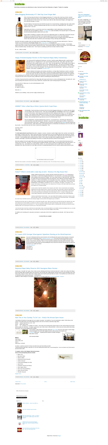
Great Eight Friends (83, 89)
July (80, 178)
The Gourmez (82, 95)
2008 (80, 195)
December (81, 171)
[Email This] (32, 52)
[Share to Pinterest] (37, 52)
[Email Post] (30, 52)
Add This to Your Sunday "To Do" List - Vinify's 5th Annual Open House (39, 317)
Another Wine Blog (83, 73)
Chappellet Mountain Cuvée (47, 238)
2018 (80, 160)
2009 (80, 194)
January (81, 188)
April (80, 183)
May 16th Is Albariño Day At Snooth (29, 409)
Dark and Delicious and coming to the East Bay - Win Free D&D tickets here (30, 429)
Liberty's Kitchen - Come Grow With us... (30, 403)
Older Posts (72, 381)
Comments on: (82, 79)
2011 (80, 190)
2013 (80, 168)
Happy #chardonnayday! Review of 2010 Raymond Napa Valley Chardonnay (41, 58)
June (80, 180)
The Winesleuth (82, 98)
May (80, 181)
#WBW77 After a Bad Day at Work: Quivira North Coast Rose (36, 106)
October (81, 175)
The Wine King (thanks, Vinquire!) (57, 276)
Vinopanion (81, 107)
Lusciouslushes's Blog (84, 92)
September (81, 176)
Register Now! (18, 373)
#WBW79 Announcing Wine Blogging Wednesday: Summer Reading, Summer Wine (30, 423)
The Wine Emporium (30, 245)
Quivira (64, 122)
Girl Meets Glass (83, 87)
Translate (87, 46)
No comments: (26, 52)
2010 (80, 192)
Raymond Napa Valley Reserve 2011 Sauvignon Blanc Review (36, 268)
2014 (80, 166)
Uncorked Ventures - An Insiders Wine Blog (84, 102)
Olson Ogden (55, 329)
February (81, 187)
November (81, 173)
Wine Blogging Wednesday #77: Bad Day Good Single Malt (35, 14)
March (80, 185)
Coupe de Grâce (83, 81)
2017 (80, 161)
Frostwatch (31, 332)
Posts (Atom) (23, 383)
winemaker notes (45, 68)
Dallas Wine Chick (83, 84)
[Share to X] (35, 52)
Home (45, 381)
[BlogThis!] (34, 52)
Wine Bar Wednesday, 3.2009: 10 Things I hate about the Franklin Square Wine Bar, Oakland (30, 416)
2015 (80, 165)
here (20, 89)
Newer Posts (18, 381)
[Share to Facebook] (36, 52)
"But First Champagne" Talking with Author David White (84, 16)
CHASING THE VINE (83, 76)
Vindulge (81, 104)
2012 (80, 170)
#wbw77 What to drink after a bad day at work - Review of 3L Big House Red (41, 172)
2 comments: (27, 164)
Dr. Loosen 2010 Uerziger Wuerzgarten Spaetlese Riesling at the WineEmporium (43, 234)
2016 (80, 163)
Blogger (59, 435)
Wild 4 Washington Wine (84, 110)
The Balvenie (46, 30)
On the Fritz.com (45, 42)
